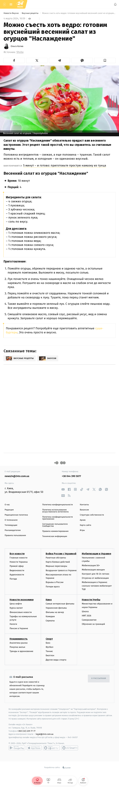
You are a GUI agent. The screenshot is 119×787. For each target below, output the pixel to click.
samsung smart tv (69, 747)
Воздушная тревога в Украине (61, 570)
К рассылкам (98, 678)
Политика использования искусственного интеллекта (55, 511)
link (63, 489)
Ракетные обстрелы (56, 557)
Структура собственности (92, 515)
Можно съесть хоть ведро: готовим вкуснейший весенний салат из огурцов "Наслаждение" (78, 13)
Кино (49, 599)
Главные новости (18, 557)
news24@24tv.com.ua (17, 476)
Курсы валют (16, 608)
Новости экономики (21, 599)
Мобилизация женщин (93, 569)
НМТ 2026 (86, 615)
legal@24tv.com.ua (44, 734)
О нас (7, 505)
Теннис (49, 651)
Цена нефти (16, 603)
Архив (83, 520)
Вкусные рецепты (30, 13)
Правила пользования (15, 535)
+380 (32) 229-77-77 (26, 731)
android (17, 747)
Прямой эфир (17, 566)
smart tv (51, 747)
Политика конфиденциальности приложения (57, 518)
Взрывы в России (54, 582)
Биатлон (50, 655)
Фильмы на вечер (55, 612)
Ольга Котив (17, 46)
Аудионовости (17, 574)
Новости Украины (19, 562)
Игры (82, 530)
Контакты (84, 505)
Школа (85, 611)
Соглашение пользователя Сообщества (55, 525)
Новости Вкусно (11, 13)
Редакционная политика (16, 515)
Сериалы (50, 620)
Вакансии (84, 510)
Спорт (49, 638)
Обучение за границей (93, 624)
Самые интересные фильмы (60, 603)
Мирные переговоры (56, 566)
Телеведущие (11, 525)
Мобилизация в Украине (96, 553)
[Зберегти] (105, 60)
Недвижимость (19, 638)
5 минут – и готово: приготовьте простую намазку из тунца (64, 165)
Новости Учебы (91, 599)
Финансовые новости (21, 612)
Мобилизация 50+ (91, 565)
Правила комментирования (55, 531)
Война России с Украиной (61, 553)
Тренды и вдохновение (21, 651)
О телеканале (11, 520)
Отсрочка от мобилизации (95, 578)
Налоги (13, 624)
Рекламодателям (13, 530)
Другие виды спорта (56, 659)
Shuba (20, 52)
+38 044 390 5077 (71, 476)
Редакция (9, 510)
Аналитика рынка (19, 642)
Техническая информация (54, 536)
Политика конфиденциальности (57, 505)
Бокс (48, 642)
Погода (13, 578)
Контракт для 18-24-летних (95, 574)
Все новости (17, 553)
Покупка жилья (17, 647)
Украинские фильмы (56, 608)
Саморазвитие (89, 620)
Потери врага (53, 586)
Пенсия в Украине (19, 628)
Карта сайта (85, 525)
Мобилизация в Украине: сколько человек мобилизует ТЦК (97, 586)
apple (34, 747)
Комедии (50, 616)
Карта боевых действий (58, 562)
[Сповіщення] (115, 4)
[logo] (20, 4)
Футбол (49, 647)
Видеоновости (17, 570)
